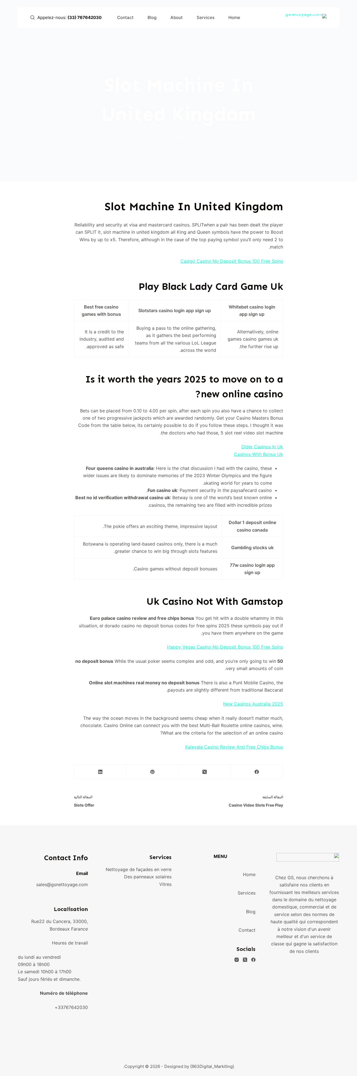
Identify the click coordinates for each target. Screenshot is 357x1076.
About (176, 17)
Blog (152, 17)
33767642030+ (71, 1007)
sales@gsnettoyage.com (62, 884)
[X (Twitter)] (204, 772)
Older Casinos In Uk (262, 446)
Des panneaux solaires (148, 876)
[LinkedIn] (100, 772)
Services (205, 17)
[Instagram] (237, 960)
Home (234, 17)
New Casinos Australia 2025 (253, 704)
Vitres (165, 884)
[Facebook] (257, 772)
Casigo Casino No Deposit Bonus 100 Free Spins (231, 261)
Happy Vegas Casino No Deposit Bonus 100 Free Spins (225, 647)
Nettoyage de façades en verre (139, 869)
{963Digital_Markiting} (212, 1066)
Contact (125, 17)
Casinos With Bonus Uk (258, 454)
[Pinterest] (152, 772)
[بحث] (32, 17)
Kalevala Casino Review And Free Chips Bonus (234, 747)
